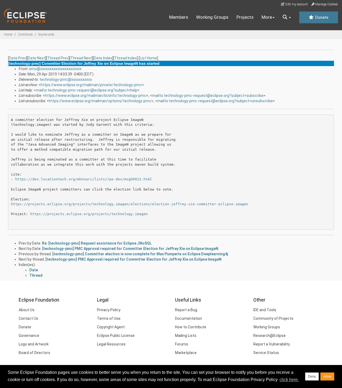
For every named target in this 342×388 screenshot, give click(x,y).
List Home (148, 58)
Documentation (188, 318)
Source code (46, 34)
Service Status (266, 353)
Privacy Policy (109, 310)
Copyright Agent (111, 327)
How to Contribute (190, 327)
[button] (287, 17)
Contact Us (28, 318)
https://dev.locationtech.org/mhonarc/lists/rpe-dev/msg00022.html (83, 179)
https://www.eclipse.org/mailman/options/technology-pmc (100, 101)
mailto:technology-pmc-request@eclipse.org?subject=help (86, 90)
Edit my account (296, 4)
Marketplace (186, 353)
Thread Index (125, 58)
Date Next (36, 58)
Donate (321, 17)
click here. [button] (289, 379)
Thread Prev (57, 58)
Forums (181, 344)
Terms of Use (109, 318)
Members (178, 17)
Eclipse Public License (116, 335)
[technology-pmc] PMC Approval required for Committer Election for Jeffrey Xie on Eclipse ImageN (130, 248)
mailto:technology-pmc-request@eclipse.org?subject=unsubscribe (215, 101)
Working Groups (212, 17)
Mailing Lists (185, 335)
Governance (29, 335)
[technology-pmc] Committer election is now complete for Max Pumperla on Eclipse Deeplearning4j (140, 254)
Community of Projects (273, 318)
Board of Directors (34, 353)
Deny (312, 376)
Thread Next (81, 58)
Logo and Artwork (34, 344)
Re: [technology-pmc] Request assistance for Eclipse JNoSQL (97, 243)
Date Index (103, 58)
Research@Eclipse (269, 335)
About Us (26, 310)
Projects (245, 17)
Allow (327, 376)
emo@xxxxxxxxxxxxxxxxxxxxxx (55, 69)
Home (8, 34)
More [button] (267, 17)
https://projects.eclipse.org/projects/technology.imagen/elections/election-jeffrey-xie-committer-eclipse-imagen (129, 204)
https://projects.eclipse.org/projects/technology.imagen (89, 214)
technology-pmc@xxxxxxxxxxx (66, 79)
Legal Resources (111, 344)
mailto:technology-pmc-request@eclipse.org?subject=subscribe (207, 95)
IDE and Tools (264, 310)
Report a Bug (186, 310)
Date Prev (17, 58)
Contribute (25, 34)
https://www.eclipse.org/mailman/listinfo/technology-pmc (95, 95)
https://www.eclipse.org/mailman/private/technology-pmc (91, 85)
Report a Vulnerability (271, 344)
